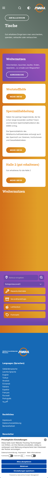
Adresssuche (17, 74)
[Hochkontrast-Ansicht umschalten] (28, 8)
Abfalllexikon (17, 17)
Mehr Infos (16, 96)
